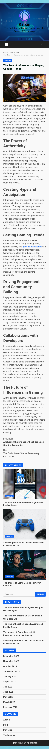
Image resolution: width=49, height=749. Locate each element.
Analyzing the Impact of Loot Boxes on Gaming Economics (23, 441)
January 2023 (9, 676)
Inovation (7, 61)
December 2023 (11, 656)
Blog (5, 725)
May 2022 (8, 697)
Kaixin (24, 24)
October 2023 (10, 666)
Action (6, 720)
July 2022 (7, 687)
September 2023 (11, 671)
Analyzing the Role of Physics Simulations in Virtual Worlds (24, 524)
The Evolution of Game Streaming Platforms (21, 453)
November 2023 (11, 661)
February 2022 (10, 707)
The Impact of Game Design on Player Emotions (24, 565)
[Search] (42, 44)
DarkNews (18, 742)
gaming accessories (32, 246)
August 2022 (9, 681)
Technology (9, 735)
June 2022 (8, 692)
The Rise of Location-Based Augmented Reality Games (24, 484)
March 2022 (9, 702)
